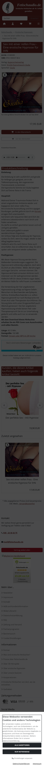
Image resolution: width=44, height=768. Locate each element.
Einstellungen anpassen (23, 758)
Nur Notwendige (22, 752)
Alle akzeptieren (22, 745)
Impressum (37, 764)
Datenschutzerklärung (21, 764)
